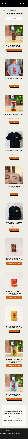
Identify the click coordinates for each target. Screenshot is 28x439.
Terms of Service (11, 433)
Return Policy (3, 433)
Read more (14, 194)
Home (4, 10)
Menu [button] (23, 3)
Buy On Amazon (14, 331)
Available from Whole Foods (14, 50)
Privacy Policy (19, 433)
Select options (14, 86)
